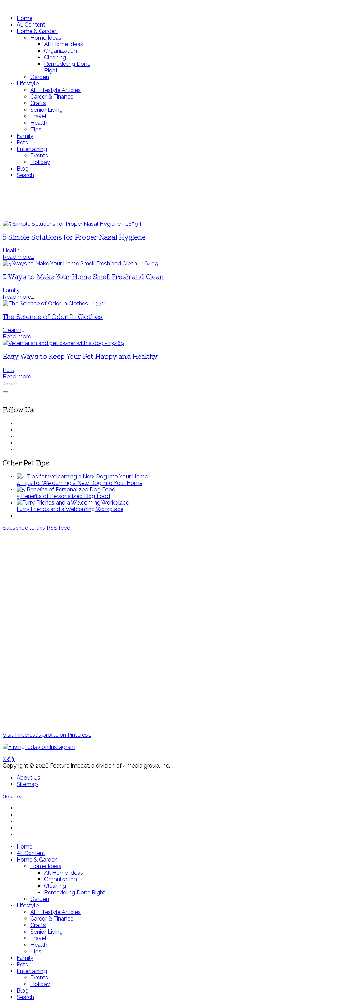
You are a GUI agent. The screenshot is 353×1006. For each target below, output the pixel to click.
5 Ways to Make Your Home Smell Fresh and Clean (83, 277)
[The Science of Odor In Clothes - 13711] (55, 303)
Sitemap (27, 784)
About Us (28, 777)
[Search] (5, 392)
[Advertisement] (176, 199)
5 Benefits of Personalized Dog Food (63, 496)
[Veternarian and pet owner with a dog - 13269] (63, 343)
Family (11, 290)
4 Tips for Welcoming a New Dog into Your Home (79, 483)
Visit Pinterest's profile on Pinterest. (47, 735)
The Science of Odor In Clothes (53, 317)
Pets (8, 370)
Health (11, 250)
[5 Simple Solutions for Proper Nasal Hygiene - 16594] (72, 224)
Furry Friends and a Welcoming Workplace (70, 509)
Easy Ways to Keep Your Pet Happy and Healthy (80, 356)
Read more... (18, 257)
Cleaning (14, 330)
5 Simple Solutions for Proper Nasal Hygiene (74, 237)
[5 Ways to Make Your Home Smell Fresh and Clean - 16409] (80, 263)
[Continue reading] (82, 476)
